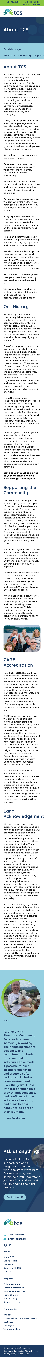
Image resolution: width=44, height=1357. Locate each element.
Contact (7, 1271)
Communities (10, 1309)
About (7, 1252)
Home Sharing (11, 1295)
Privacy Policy (10, 1354)
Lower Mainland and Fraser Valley (20, 1318)
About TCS (10, 55)
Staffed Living (10, 1298)
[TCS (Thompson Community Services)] (13, 14)
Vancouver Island (12, 1329)
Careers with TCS (12, 1268)
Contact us (13, 1197)
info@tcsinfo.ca (33, 4)
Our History (25, 55)
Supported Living (12, 1302)
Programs (8, 1279)
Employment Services (14, 1291)
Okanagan (9, 1326)
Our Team (8, 1264)
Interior (7, 1315)
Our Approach (10, 1261)
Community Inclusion (14, 1288)
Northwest (9, 1322)
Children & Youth (12, 1284)
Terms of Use (23, 1354)
